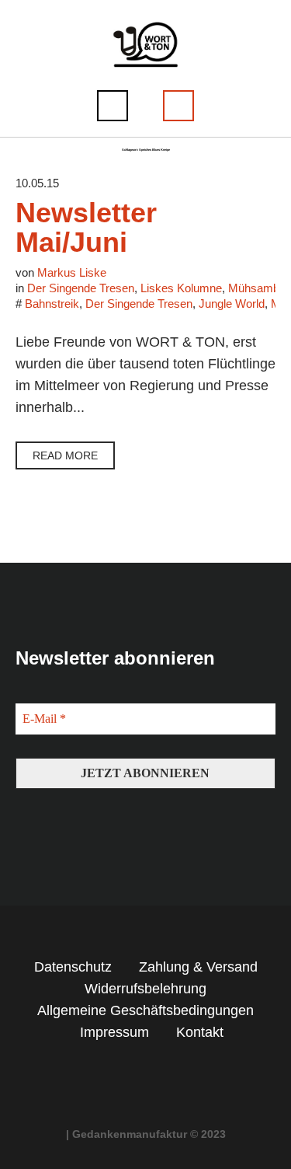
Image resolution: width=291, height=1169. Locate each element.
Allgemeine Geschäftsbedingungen (145, 1010)
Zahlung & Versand (198, 967)
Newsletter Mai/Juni (86, 227)
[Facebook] (131, 1075)
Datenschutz (73, 967)
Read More (65, 455)
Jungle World (232, 303)
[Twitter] (159, 1075)
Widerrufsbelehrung (145, 988)
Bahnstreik (52, 303)
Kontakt (199, 1032)
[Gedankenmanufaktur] (145, 44)
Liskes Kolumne (181, 288)
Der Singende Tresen (80, 288)
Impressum (114, 1032)
